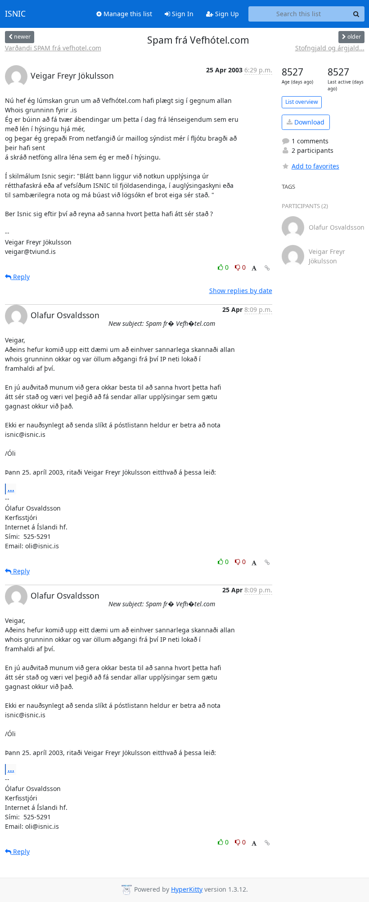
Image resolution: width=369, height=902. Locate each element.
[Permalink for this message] (267, 268)
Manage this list (127, 13)
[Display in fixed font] (254, 268)
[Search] (356, 14)
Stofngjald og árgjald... (329, 48)
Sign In (182, 13)
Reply (20, 276)
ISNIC (15, 14)
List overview (301, 102)
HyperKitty (186, 889)
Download (308, 122)
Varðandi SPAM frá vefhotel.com (53, 48)
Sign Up (226, 13)
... (11, 488)
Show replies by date (240, 290)
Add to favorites (315, 166)
